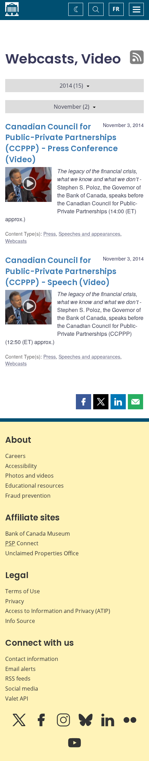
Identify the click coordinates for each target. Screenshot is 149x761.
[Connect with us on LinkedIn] (108, 725)
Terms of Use (22, 591)
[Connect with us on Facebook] (42, 725)
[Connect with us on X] (20, 725)
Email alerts (20, 669)
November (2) (71, 106)
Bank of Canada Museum (37, 533)
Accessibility (21, 466)
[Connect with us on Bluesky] (86, 725)
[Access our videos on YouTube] (74, 747)
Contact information (31, 659)
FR (116, 9)
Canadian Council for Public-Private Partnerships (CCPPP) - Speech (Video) (60, 271)
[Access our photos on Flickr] (130, 725)
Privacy (14, 601)
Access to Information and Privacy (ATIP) (57, 611)
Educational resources (34, 485)
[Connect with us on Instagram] (64, 725)
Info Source (20, 621)
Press (49, 233)
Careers (15, 456)
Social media (21, 688)
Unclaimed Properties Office (42, 553)
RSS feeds (17, 678)
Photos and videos (29, 475)
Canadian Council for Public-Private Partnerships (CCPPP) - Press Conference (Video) (61, 143)
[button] (83, 401)
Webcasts (16, 240)
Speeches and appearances (89, 233)
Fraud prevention (28, 495)
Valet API (16, 698)
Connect (21, 543)
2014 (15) (71, 85)
